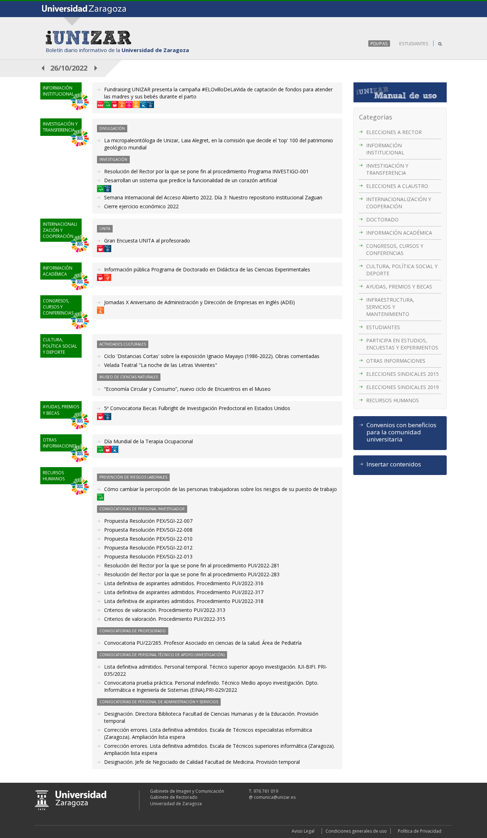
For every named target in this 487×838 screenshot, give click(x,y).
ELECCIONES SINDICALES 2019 (402, 387)
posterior (96, 68)
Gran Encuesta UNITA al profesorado (147, 240)
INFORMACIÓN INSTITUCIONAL (385, 149)
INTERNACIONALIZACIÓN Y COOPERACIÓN (398, 203)
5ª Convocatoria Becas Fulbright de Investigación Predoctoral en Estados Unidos (197, 408)
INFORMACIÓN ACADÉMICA (399, 232)
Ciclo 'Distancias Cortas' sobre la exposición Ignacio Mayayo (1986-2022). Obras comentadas (211, 356)
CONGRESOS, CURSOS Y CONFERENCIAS (394, 249)
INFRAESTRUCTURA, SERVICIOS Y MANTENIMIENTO (390, 306)
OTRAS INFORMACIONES (395, 360)
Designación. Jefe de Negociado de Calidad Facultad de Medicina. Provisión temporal (202, 761)
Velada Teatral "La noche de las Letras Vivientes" (160, 365)
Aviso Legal (303, 831)
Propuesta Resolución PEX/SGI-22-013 (148, 556)
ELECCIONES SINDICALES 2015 (402, 374)
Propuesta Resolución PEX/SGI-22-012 (148, 547)
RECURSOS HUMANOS (392, 400)
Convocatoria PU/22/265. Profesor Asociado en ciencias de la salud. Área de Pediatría (203, 642)
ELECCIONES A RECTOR (394, 132)
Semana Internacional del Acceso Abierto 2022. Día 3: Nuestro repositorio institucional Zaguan (213, 197)
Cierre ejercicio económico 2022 (141, 206)
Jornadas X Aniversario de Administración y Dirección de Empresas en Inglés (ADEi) (199, 302)
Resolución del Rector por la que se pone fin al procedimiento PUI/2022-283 (192, 574)
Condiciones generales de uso (356, 831)
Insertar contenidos (393, 464)
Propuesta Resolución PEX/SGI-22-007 (148, 520)
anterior (43, 68)
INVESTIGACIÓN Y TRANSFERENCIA (387, 169)
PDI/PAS (379, 43)
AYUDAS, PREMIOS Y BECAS (399, 286)
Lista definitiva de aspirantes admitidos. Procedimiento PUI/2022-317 (183, 592)
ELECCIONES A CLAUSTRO (397, 186)
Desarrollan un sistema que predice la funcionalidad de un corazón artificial (190, 180)
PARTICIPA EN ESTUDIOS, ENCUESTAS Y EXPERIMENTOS (402, 344)
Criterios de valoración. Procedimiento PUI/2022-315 (164, 618)
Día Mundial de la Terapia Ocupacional (148, 441)
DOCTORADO (382, 219)
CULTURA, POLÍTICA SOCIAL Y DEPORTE (401, 270)
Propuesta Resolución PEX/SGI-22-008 (148, 529)
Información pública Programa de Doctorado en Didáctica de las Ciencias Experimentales (207, 269)
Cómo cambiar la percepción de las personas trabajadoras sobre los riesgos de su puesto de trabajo (220, 489)
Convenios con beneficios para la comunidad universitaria (401, 432)
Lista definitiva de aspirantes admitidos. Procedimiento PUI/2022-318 (183, 601)
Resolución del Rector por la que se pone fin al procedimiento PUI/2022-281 (192, 565)
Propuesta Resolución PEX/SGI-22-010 (148, 538)
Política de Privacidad (419, 831)
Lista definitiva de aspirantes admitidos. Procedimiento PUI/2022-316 (183, 583)
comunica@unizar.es (275, 797)
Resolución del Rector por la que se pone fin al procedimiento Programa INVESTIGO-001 (206, 171)
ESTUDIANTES (414, 43)
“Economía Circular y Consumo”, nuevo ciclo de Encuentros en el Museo (187, 388)
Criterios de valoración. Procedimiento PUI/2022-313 (164, 610)
